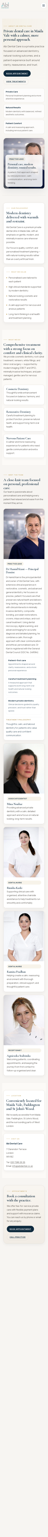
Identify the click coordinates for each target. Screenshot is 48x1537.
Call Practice (18, 1237)
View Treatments (16, 81)
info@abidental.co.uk (22, 1166)
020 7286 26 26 (17, 1162)
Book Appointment (17, 73)
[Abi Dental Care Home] (5, 5)
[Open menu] (44, 5)
